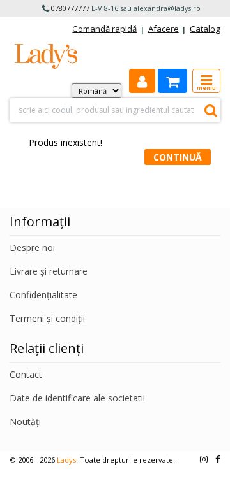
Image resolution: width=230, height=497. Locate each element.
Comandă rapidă (104, 28)
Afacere (163, 28)
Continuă (177, 157)
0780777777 (70, 8)
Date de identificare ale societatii (77, 398)
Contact (26, 374)
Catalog (205, 28)
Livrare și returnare (49, 271)
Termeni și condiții (47, 318)
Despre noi (32, 247)
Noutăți (25, 421)
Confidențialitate (43, 295)
